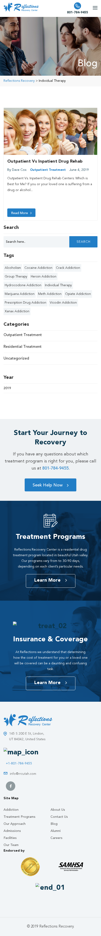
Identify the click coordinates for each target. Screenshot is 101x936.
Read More (19, 213)
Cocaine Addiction (38, 268)
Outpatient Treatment (48, 170)
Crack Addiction (68, 268)
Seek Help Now (48, 485)
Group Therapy (16, 276)
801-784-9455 (77, 12)
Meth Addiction (50, 294)
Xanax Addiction (17, 311)
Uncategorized (16, 358)
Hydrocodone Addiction (23, 285)
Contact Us (59, 817)
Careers (56, 838)
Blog (54, 824)
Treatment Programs (19, 817)
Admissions (12, 831)
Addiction (11, 809)
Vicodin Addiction (63, 302)
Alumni (55, 831)
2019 (7, 388)
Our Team (11, 845)
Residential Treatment (23, 347)
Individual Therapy (58, 285)
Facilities (10, 838)
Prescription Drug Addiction (25, 302)
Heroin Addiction (43, 276)
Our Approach (15, 824)
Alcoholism (13, 268)
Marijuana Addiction (20, 294)
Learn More (47, 580)
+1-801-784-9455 (19, 763)
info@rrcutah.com (23, 773)
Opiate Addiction (78, 294)
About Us (57, 809)
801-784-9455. (56, 468)
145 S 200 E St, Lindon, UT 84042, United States (27, 736)
